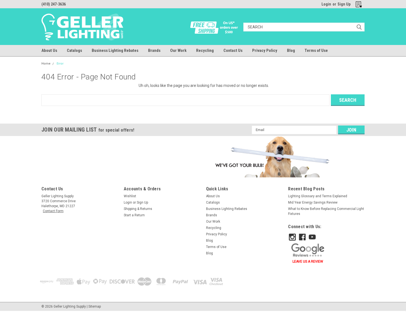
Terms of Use (316, 50)
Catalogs (74, 50)
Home (46, 63)
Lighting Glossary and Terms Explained (317, 196)
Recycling (205, 50)
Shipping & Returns (138, 209)
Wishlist (130, 196)
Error (60, 63)
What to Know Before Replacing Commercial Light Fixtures (326, 211)
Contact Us (232, 50)
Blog (291, 50)
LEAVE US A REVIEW (307, 261)
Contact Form (53, 211)
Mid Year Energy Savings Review (313, 202)
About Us (49, 50)
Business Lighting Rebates (115, 50)
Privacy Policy (264, 50)
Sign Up (344, 4)
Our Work (178, 50)
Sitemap (94, 306)
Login (326, 4)
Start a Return (134, 215)
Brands (154, 50)
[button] (271, 156)
